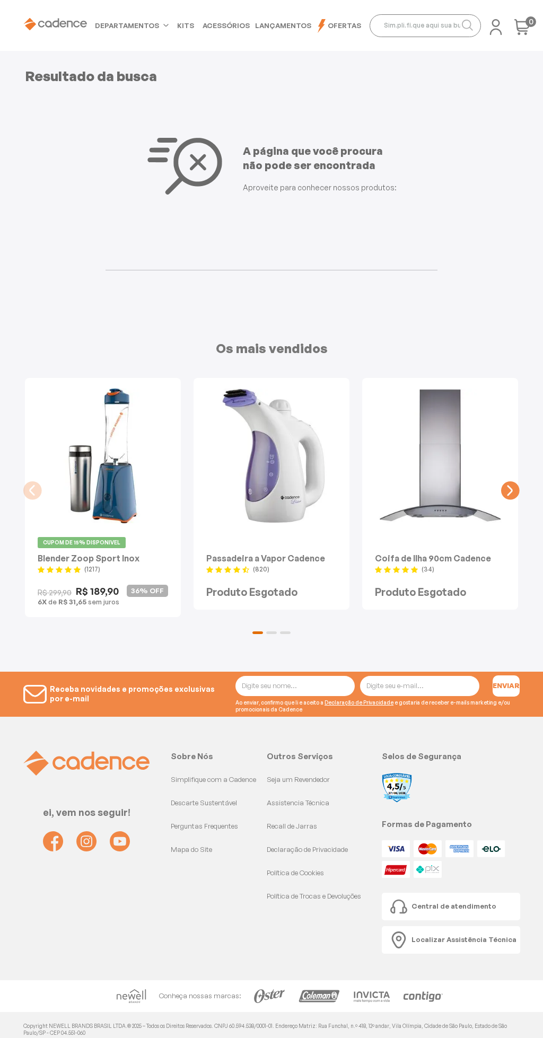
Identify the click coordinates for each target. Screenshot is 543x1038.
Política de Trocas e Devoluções (314, 896)
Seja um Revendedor (298, 779)
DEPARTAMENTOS (127, 25)
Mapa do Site (191, 849)
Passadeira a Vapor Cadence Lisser (265, 558)
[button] (257, 632)
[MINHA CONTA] (496, 24)
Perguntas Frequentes (204, 826)
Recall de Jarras (292, 826)
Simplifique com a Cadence (213, 779)
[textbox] (425, 25)
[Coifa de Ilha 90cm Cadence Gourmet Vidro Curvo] (440, 456)
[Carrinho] (522, 30)
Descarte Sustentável (204, 802)
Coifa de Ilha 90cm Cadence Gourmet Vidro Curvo (433, 558)
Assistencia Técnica (298, 802)
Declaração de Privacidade (359, 702)
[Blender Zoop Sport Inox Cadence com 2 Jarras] (103, 456)
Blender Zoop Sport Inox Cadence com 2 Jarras (88, 558)
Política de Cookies (295, 872)
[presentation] (32, 490)
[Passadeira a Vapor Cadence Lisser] (271, 456)
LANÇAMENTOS (283, 25)
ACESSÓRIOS (226, 25)
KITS (185, 25)
